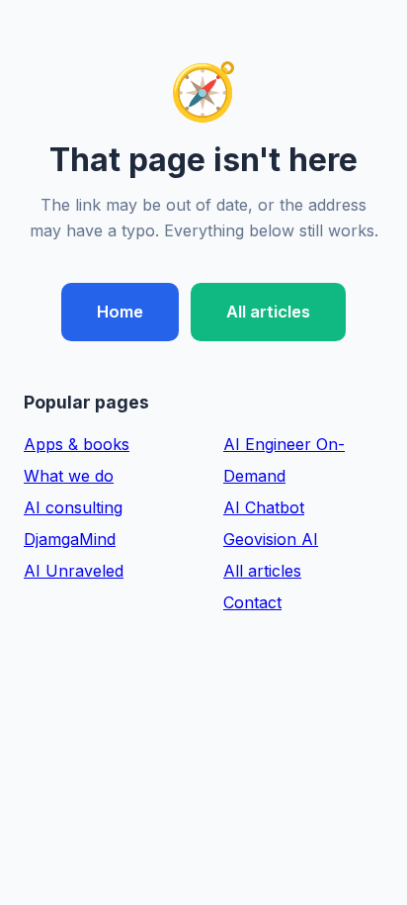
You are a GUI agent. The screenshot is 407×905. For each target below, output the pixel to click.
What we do (69, 476)
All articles (268, 311)
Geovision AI (270, 539)
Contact (252, 602)
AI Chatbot (263, 507)
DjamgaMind (70, 539)
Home (120, 311)
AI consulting (73, 507)
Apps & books (76, 444)
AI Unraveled (73, 571)
